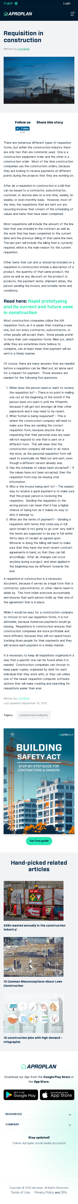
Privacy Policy (44, 1192)
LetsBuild (23, 49)
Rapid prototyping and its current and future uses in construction (38, 306)
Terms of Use (20, 1192)
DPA (64, 1192)
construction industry (33, 715)
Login (67, 3)
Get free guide (39, 841)
